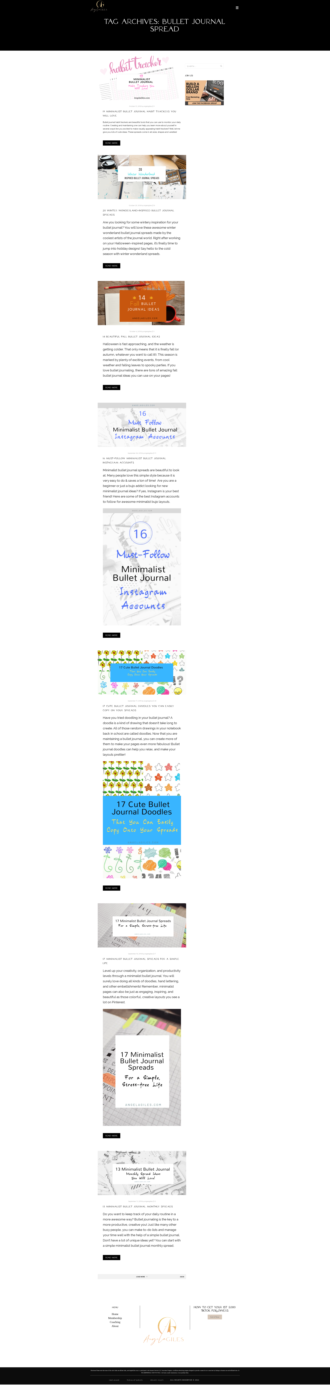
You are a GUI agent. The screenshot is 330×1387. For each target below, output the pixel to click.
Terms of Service (135, 1380)
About (115, 1326)
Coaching (115, 1322)
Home (115, 1314)
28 (155, 701)
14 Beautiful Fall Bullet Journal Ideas (131, 336)
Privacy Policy (157, 1380)
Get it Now (214, 1317)
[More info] (235, 7)
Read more (111, 143)
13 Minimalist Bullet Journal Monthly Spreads (138, 1206)
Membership (115, 1318)
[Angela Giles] (99, 7)
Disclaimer (114, 1380)
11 (155, 453)
